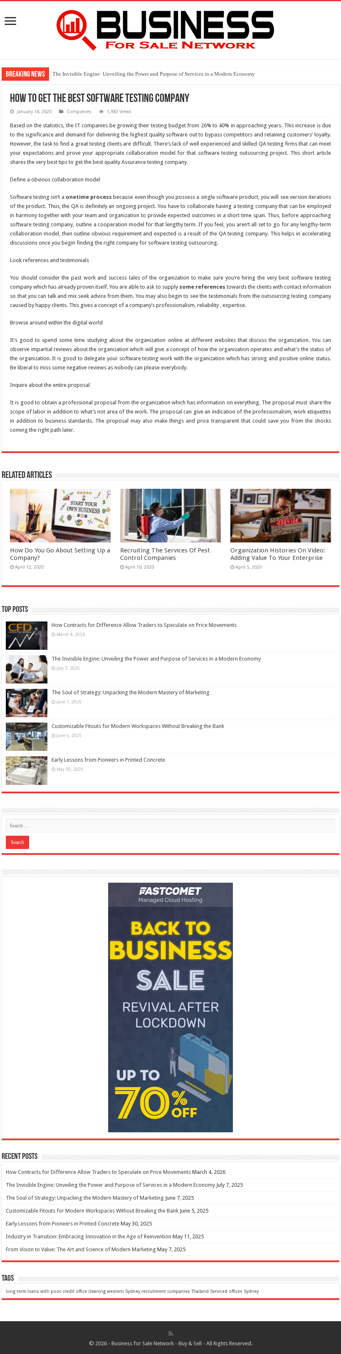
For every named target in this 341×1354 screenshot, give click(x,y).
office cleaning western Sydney (108, 1291)
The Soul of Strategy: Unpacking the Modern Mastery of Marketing (131, 692)
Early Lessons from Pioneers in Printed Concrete (108, 760)
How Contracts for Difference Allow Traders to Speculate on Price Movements (144, 625)
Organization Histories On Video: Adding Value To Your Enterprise (277, 554)
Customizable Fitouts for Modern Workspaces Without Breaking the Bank (138, 726)
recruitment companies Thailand (175, 1291)
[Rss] (171, 1334)
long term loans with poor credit (40, 1291)
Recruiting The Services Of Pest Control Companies (165, 554)
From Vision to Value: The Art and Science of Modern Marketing (81, 1249)
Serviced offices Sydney (234, 1291)
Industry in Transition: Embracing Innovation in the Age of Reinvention (88, 1236)
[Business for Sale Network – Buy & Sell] (170, 29)
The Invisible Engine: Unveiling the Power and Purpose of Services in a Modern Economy (153, 74)
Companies (79, 111)
